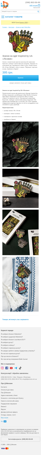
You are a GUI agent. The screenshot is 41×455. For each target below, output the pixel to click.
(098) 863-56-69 (32, 2)
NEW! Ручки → (20, 22)
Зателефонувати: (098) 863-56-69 (20, 439)
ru (2, 421)
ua (5, 421)
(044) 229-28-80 (5, 431)
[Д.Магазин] (5, 4)
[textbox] (19, 11)
